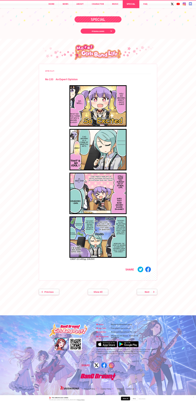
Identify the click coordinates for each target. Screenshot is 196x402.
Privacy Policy (81, 399)
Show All (98, 291)
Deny (134, 398)
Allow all (125, 398)
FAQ (118, 389)
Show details (142, 398)
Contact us (130, 389)
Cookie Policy (106, 389)
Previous (49, 291)
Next (147, 291)
